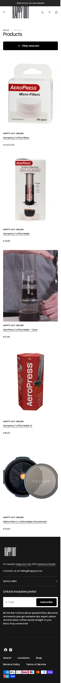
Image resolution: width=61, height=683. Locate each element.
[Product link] (29, 100)
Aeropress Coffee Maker (16, 227)
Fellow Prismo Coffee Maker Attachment (25, 506)
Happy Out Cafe (23, 564)
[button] (4, 12)
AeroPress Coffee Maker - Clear (20, 320)
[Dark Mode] (40, 12)
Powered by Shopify (46, 564)
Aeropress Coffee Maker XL (17, 413)
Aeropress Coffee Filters (16, 134)
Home (6, 30)
